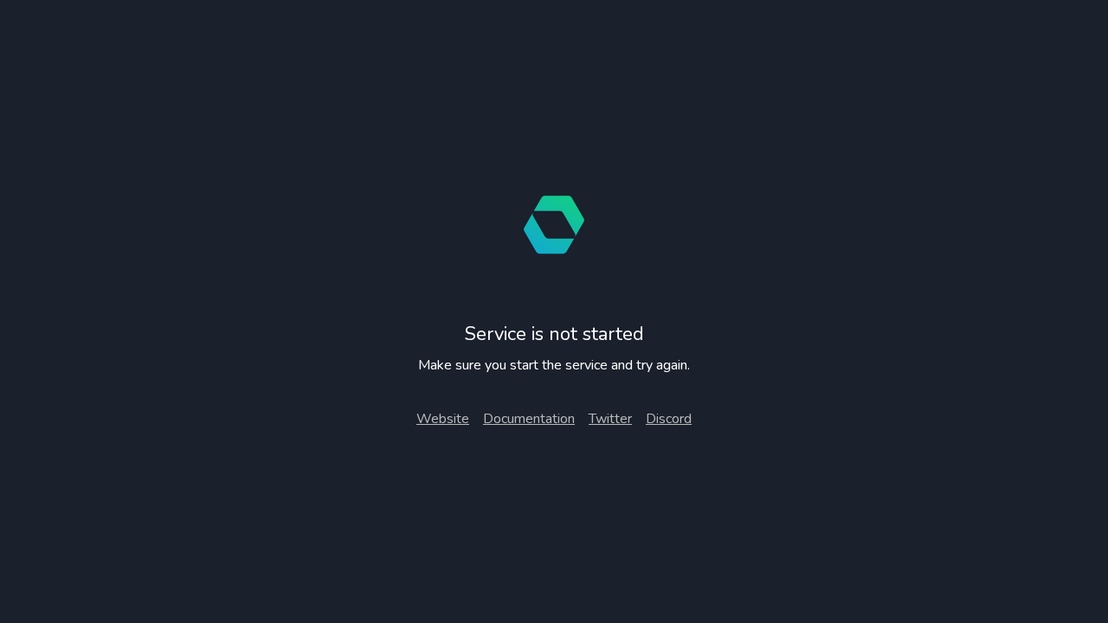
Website (442, 418)
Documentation (529, 418)
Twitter (610, 418)
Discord (669, 418)
